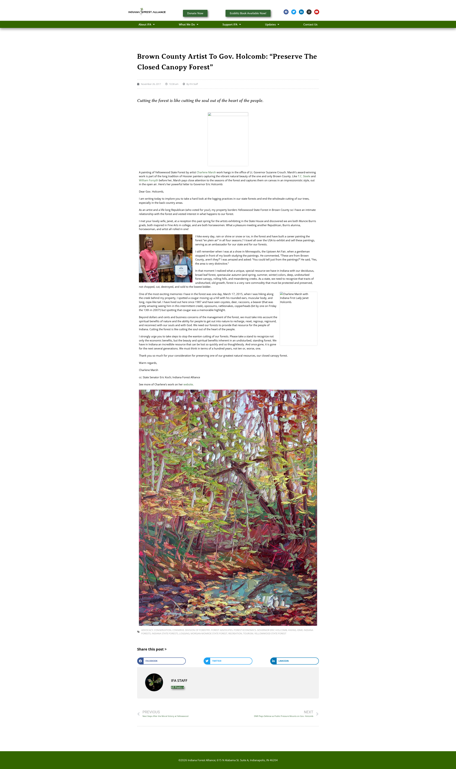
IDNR (300, 630)
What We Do (187, 24)
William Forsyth (148, 180)
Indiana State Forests (165, 633)
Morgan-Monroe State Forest (209, 633)
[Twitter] (293, 11)
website (188, 384)
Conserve (178, 630)
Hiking (292, 630)
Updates (270, 24)
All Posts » (177, 687)
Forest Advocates (222, 630)
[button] (161, 661)
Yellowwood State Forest (270, 633)
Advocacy (147, 630)
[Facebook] (286, 11)
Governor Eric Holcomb (272, 630)
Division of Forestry (197, 630)
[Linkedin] (301, 11)
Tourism (248, 633)
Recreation (235, 633)
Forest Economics (245, 630)
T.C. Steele (304, 176)
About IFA (145, 24)
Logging (184, 633)
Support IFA (229, 24)
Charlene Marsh (206, 172)
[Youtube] (316, 11)
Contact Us (310, 24)
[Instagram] (309, 11)
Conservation (162, 630)
